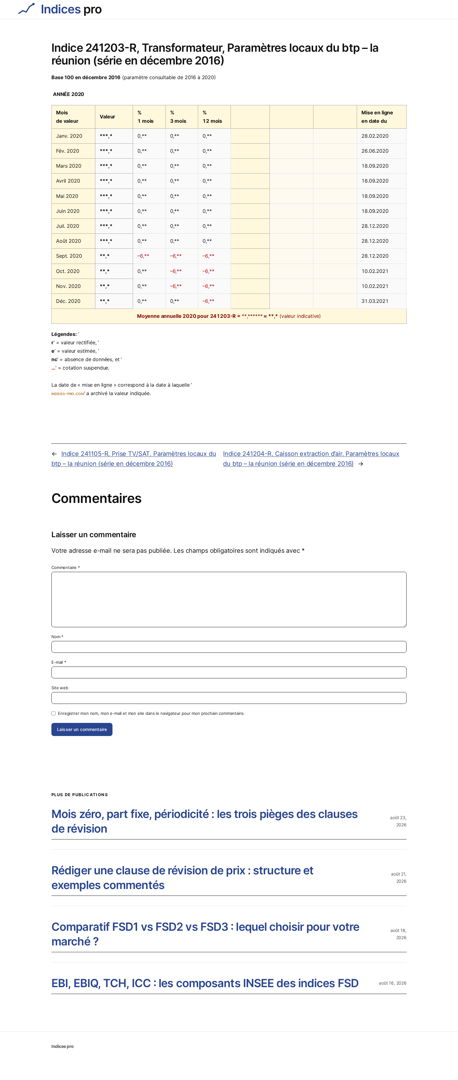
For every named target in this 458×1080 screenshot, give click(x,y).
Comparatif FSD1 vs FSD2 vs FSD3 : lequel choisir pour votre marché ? (205, 934)
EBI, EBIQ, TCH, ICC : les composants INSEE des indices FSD (205, 983)
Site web (59, 687)
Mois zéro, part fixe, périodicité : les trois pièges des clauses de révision (204, 821)
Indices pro (62, 1046)
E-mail (58, 662)
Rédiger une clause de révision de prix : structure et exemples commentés (182, 877)
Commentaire (65, 567)
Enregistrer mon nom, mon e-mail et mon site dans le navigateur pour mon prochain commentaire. (151, 713)
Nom (57, 636)
